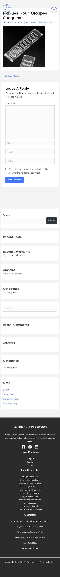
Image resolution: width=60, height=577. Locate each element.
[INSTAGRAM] (30, 447)
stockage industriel (30, 506)
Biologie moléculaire (30, 477)
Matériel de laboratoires (30, 480)
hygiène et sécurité (30, 496)
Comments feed (10, 399)
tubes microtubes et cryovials (30, 510)
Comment (10, 103)
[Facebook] (23, 447)
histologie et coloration (30, 493)
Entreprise (30, 459)
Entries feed (8, 394)
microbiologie (30, 503)
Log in (6, 390)
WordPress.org (10, 403)
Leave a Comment (12, 22)
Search (6, 215)
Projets (30, 462)
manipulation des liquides (30, 500)
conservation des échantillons (30, 483)
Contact (30, 465)
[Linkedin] (37, 447)
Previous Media (10, 76)
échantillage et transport (30, 487)
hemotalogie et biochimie (30, 490)
